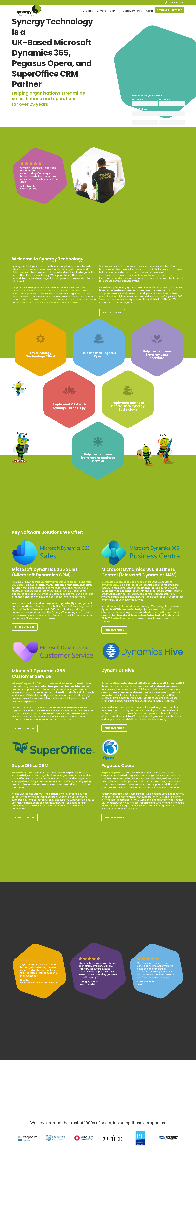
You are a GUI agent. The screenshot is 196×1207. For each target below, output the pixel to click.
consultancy (138, 275)
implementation (108, 275)
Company (137, 118)
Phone (162, 118)
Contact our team (122, 618)
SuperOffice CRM (34, 293)
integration (152, 275)
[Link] (40, 347)
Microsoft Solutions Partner (123, 606)
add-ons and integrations (162, 612)
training (164, 275)
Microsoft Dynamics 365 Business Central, (127, 582)
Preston (41, 269)
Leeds (50, 269)
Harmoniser (117, 299)
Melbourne (18, 272)
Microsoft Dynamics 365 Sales (65, 290)
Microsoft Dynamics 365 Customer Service (38, 683)
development (160, 287)
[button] (94, 10)
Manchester (29, 269)
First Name (137, 99)
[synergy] (28, 10)
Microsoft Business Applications (52, 299)
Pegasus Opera (110, 772)
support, (116, 278)
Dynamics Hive (107, 296)
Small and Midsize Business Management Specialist (50, 302)
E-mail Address (139, 109)
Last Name (164, 99)
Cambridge (65, 269)
